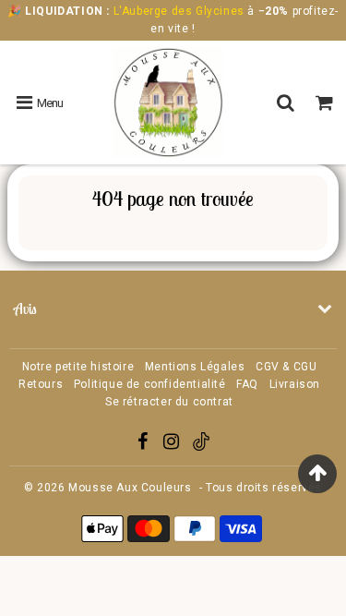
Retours (40, 384)
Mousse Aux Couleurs (129, 487)
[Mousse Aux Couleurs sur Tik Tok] (201, 447)
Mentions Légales (195, 366)
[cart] (326, 102)
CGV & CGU (286, 366)
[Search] (287, 102)
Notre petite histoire (78, 366)
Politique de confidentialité (150, 384)
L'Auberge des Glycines (178, 11)
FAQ (247, 384)
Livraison (294, 384)
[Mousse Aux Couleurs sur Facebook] (145, 444)
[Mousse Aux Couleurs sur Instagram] (173, 444)
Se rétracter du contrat (169, 401)
